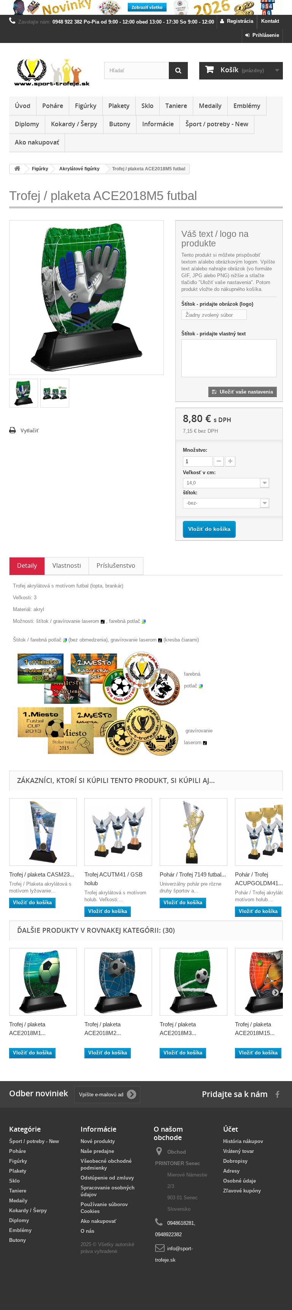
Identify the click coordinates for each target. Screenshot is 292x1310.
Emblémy (246, 106)
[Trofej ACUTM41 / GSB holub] (118, 832)
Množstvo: (195, 450)
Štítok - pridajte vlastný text (213, 334)
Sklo (147, 106)
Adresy (231, 1171)
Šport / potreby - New (217, 124)
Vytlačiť (30, 430)
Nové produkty (98, 1141)
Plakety (119, 106)
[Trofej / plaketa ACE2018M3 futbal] (193, 982)
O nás (87, 1231)
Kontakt (270, 21)
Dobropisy (235, 1161)
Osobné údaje (239, 1181)
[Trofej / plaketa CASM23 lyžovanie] (43, 832)
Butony (119, 124)
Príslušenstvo (116, 565)
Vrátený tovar (238, 1151)
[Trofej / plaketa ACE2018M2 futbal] (118, 982)
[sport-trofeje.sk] (51, 72)
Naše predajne (97, 1151)
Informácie (158, 124)
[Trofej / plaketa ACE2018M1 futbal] (43, 982)
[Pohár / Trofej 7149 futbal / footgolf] (193, 832)
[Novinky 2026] (146, 7)
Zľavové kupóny (242, 1191)
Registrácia (238, 21)
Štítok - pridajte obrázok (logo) (217, 304)
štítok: (191, 492)
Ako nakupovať (37, 142)
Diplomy (27, 124)
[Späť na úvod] (17, 169)
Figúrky (86, 106)
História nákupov (243, 1141)
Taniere (176, 106)
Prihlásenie (264, 35)
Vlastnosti (66, 565)
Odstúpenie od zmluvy (107, 1178)
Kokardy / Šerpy (74, 124)
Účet (230, 1129)
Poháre (52, 106)
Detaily (27, 565)
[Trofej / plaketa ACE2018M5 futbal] (24, 393)
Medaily (210, 106)
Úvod (22, 106)
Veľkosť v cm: (200, 472)
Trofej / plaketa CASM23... (41, 874)
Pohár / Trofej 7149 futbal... (193, 874)
